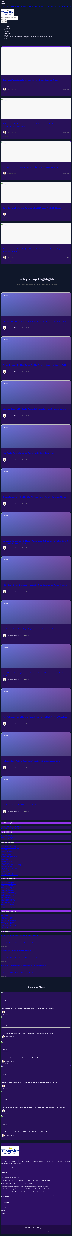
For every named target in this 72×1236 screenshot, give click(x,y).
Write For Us (26, 1231)
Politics (38, 37)
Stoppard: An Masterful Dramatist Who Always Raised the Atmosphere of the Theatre (20, 957)
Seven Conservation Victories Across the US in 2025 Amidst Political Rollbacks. (32, 208)
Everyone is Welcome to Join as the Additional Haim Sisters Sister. (16, 950)
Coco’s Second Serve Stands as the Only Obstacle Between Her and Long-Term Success (34, 321)
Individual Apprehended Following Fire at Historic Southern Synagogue (32, 80)
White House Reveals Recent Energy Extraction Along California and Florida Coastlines (35, 585)
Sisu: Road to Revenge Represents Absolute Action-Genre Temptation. (28, 453)
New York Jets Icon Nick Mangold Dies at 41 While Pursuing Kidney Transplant (19, 972)
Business (7, 28)
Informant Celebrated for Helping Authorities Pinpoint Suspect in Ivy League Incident (34, 409)
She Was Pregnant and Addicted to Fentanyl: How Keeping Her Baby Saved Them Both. (35, 717)
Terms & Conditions (37, 1231)
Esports (6, 30)
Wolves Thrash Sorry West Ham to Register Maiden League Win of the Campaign (22, 1191)
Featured (7, 33)
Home (6, 25)
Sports (43, 37)
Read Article (6, 93)
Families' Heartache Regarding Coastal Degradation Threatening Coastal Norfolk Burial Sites (25, 1189)
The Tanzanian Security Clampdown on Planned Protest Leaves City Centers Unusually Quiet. (26, 1180)
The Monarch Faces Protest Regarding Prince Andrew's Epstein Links (28, 629)
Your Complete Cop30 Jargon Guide (10, 1177)
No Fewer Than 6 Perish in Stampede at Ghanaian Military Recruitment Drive (31, 761)
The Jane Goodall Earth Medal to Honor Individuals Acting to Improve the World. (19, 935)
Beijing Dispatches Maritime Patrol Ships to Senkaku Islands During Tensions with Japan (24, 1186)
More (6, 35)
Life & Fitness (18, 37)
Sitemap (47, 1231)
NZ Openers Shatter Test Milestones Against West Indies (23, 805)
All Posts (7, 26)
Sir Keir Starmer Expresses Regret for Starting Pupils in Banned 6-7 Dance (30, 167)
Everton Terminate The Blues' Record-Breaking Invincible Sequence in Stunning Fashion (35, 365)
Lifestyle (25, 37)
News (30, 37)
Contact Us (7, 38)
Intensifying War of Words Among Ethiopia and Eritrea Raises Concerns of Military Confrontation (23, 965)
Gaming (7, 37)
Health (12, 37)
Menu (5, 21)
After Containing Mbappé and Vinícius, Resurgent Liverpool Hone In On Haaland (19, 942)
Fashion (6, 31)
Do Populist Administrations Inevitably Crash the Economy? (17, 1183)
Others (34, 37)
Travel (50, 37)
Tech (47, 37)
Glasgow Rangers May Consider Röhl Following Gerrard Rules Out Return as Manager (35, 497)
